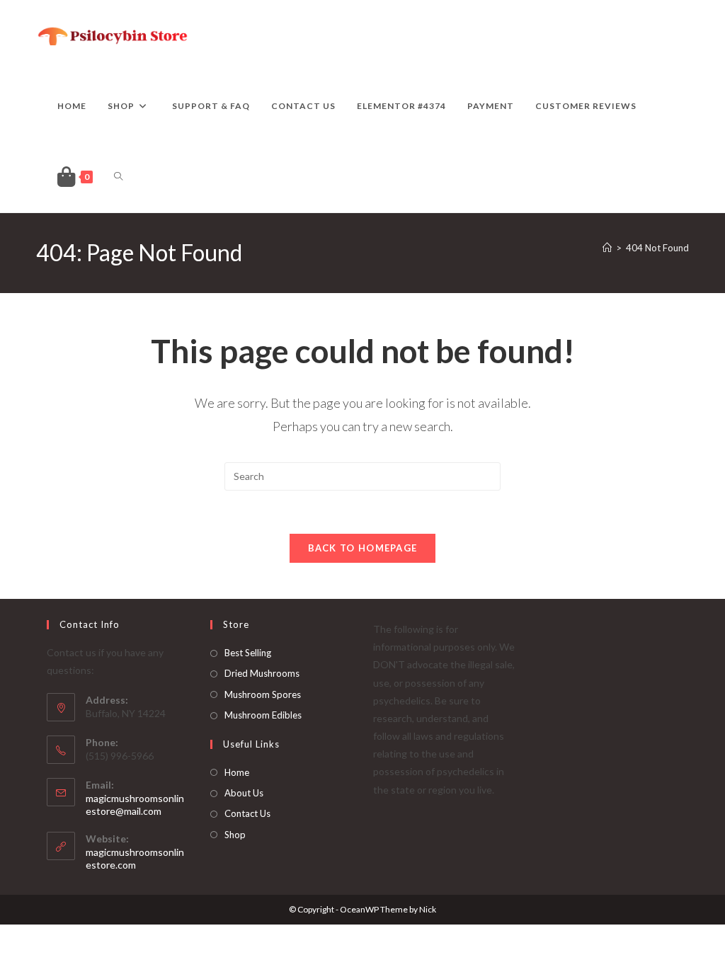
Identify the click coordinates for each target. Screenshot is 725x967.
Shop (235, 834)
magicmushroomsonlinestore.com (135, 858)
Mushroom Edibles (263, 715)
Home (236, 772)
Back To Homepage (363, 548)
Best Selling (247, 652)
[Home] (607, 247)
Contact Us (247, 813)
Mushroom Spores (262, 694)
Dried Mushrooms (261, 673)
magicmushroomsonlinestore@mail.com (135, 804)
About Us (243, 793)
